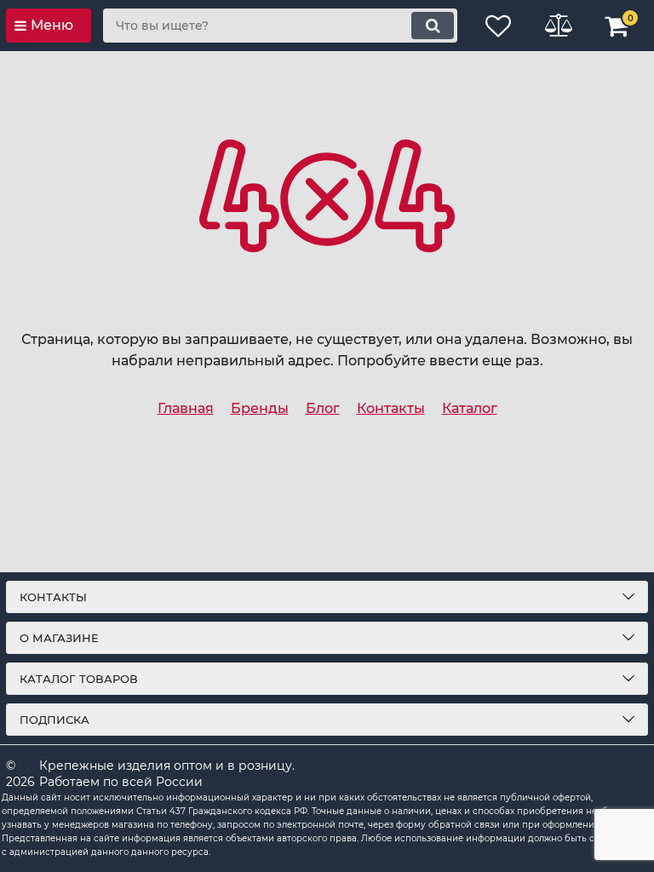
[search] (432, 25)
